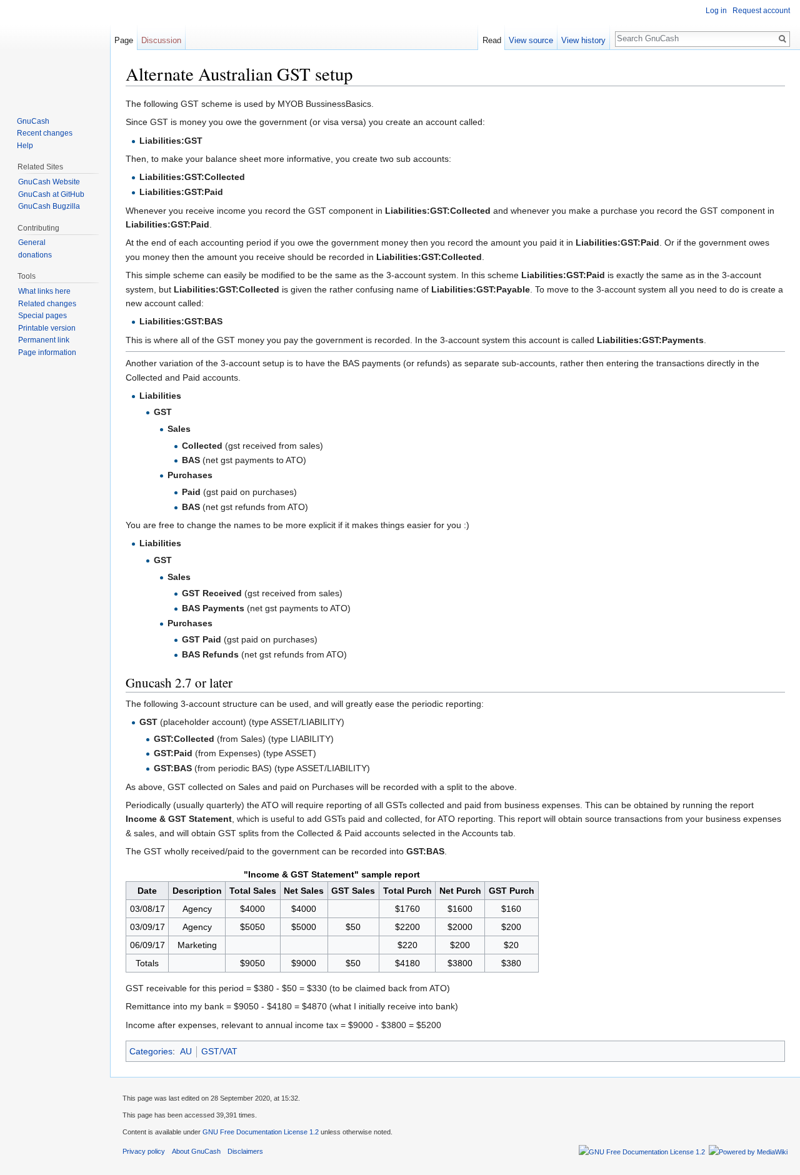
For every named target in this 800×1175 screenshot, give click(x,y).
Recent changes (44, 133)
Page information (47, 352)
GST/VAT (219, 1051)
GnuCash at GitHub (51, 194)
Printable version (47, 328)
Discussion (161, 40)
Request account (761, 10)
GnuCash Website (49, 182)
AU (186, 1051)
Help (25, 145)
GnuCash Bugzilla (49, 206)
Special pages (42, 315)
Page (123, 40)
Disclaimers (245, 1151)
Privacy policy (143, 1151)
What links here (44, 291)
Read (491, 40)
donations (35, 255)
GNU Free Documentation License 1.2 (260, 1132)
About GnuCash (196, 1151)
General (32, 242)
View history (583, 40)
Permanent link (43, 340)
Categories (150, 1051)
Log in (716, 10)
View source (531, 40)
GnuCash (33, 121)
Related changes (47, 303)
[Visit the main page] (55, 50)
